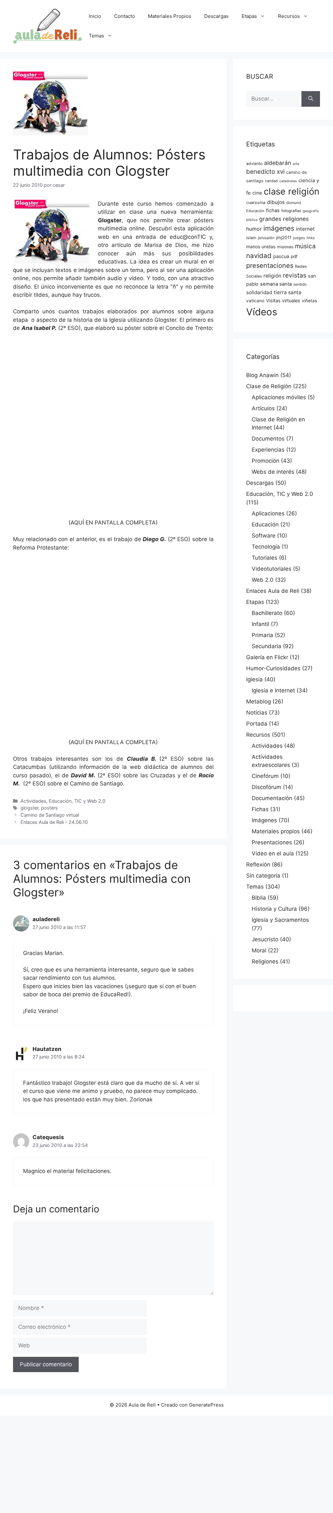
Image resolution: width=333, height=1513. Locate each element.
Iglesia (254, 679)
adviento (254, 163)
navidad (259, 256)
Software (263, 535)
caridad (271, 181)
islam (251, 237)
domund (293, 202)
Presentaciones (272, 842)
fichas (273, 210)
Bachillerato (267, 613)
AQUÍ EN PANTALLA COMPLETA (113, 522)
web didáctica (149, 767)
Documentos (268, 438)
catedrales (288, 181)
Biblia (259, 897)
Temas (96, 36)
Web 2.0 (262, 580)
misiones (285, 246)
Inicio (95, 16)
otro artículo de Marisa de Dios (142, 245)
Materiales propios (276, 831)
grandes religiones (284, 218)
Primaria (262, 635)
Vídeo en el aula (273, 853)
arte (296, 164)
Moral (259, 950)
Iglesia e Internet (273, 690)
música (305, 246)
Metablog (258, 701)
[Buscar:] (273, 99)
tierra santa (287, 292)
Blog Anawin (262, 375)
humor (254, 228)
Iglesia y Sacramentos (280, 920)
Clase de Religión (268, 386)
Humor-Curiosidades (273, 668)
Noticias (256, 712)
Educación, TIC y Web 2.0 (77, 801)
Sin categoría (263, 875)
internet (305, 229)
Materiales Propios (169, 16)
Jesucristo (265, 939)
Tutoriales (264, 557)
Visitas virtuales (283, 301)
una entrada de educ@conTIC (164, 237)
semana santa (276, 284)
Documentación (272, 798)
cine (257, 193)
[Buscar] (310, 99)
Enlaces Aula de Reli (272, 591)
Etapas (249, 16)
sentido (300, 284)
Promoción (265, 460)
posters (49, 808)
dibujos (276, 202)
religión (272, 276)
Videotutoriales (271, 569)
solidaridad (259, 292)
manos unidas (260, 246)
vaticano (255, 300)
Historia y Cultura (274, 909)
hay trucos (86, 295)
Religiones (265, 961)
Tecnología (266, 546)
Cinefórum (265, 776)
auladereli (46, 919)
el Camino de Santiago (93, 783)
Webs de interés (273, 472)
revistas (294, 275)
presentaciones (269, 265)
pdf (294, 256)
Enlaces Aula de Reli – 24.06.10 (54, 822)
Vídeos (261, 312)
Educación (255, 211)
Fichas (260, 809)
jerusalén (266, 238)
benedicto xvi (265, 171)
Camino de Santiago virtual (49, 815)
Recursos (289, 16)
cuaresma (255, 202)
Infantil (260, 624)
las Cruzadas (157, 775)
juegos (299, 238)
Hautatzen (47, 1049)
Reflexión (258, 864)
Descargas (216, 16)
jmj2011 (283, 237)
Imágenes (264, 820)
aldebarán (277, 162)
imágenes (278, 228)
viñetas (309, 300)
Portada (256, 723)
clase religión (291, 191)
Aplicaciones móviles (279, 397)
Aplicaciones (268, 513)
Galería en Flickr (267, 657)
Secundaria (266, 646)
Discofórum (266, 787)
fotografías (291, 210)
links (311, 238)
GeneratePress (206, 1405)
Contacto (124, 16)
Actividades (33, 801)
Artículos (263, 408)
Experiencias (268, 449)
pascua (281, 256)
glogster (29, 808)
